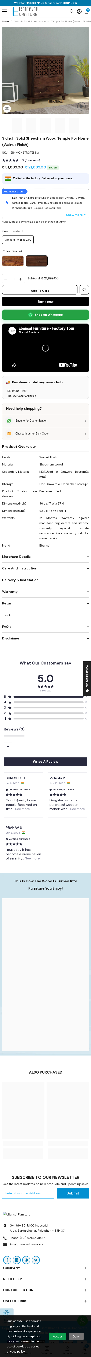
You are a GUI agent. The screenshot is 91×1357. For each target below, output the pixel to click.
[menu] (4, 11)
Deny (76, 1336)
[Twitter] (36, 1260)
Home (5, 21)
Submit (73, 1193)
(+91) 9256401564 (33, 1238)
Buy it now (46, 301)
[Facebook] (7, 1260)
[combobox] (8, 747)
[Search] (71, 11)
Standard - (17, 239)
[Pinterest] (26, 1260)
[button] (21, 161)
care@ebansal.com (32, 1244)
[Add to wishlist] (84, 289)
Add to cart (40, 291)
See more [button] (22, 809)
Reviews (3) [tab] (14, 729)
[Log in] (79, 11)
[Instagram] (17, 1260)
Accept (57, 1336)
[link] (45, 974)
